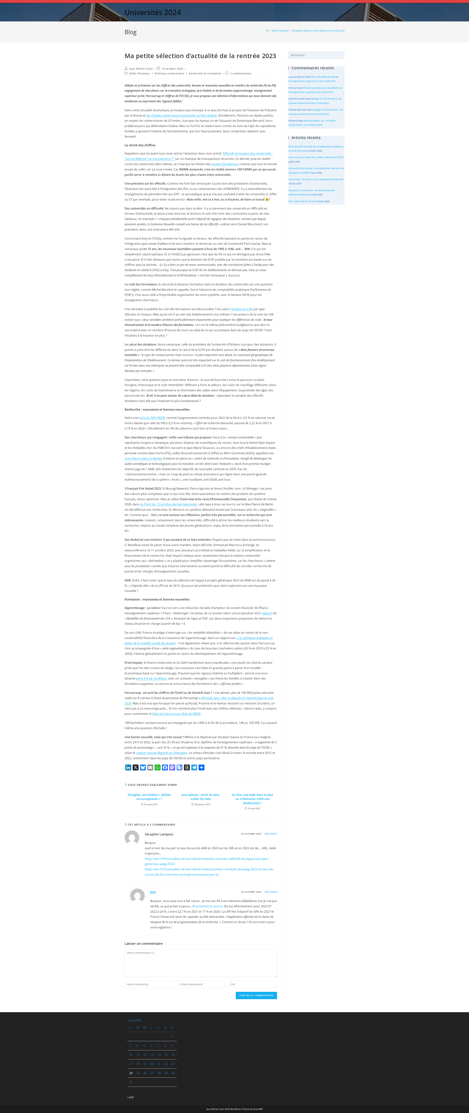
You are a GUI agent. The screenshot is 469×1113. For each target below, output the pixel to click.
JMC (153, 892)
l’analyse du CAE (241, 309)
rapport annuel (161, 753)
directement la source (207, 906)
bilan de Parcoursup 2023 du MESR (176, 714)
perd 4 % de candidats (151, 678)
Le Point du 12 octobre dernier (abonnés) (169, 504)
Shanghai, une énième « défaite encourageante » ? (149, 797)
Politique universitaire (169, 73)
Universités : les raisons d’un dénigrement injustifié (315, 179)
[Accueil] (267, 30)
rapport (266, 613)
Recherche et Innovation (205, 73)
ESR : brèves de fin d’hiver (302, 201)
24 (130, 1073)
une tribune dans (143, 458)
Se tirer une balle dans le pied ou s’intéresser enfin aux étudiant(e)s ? (252, 799)
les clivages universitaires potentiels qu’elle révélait (181, 115)
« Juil (130, 1097)
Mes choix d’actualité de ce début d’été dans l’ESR (315, 157)
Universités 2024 (153, 12)
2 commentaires (240, 73)
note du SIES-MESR (152, 418)
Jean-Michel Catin (141, 68)
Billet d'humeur (140, 73)
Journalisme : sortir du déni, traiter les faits (201, 797)
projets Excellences (224, 164)
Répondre (271, 833)
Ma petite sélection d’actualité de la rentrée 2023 (318, 30)
